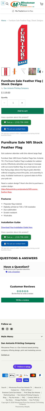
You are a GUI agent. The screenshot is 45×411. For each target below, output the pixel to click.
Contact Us (15, 390)
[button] (6, 72)
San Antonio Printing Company (16, 88)
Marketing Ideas (9, 395)
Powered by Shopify (22, 407)
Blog (4, 397)
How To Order (34, 400)
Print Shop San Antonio (32, 392)
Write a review (22, 300)
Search (3, 387)
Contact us (5, 355)
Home (3, 21)
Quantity (4, 98)
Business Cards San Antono (11, 392)
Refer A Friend (26, 390)
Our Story (9, 400)
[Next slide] (42, 71)
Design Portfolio (21, 400)
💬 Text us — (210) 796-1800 (16, 122)
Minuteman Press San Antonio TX (20, 387)
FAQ (23, 397)
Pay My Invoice (14, 397)
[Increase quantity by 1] (22, 103)
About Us (38, 387)
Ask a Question (14, 272)
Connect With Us (33, 397)
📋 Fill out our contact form (14, 129)
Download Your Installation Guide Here (16, 227)
